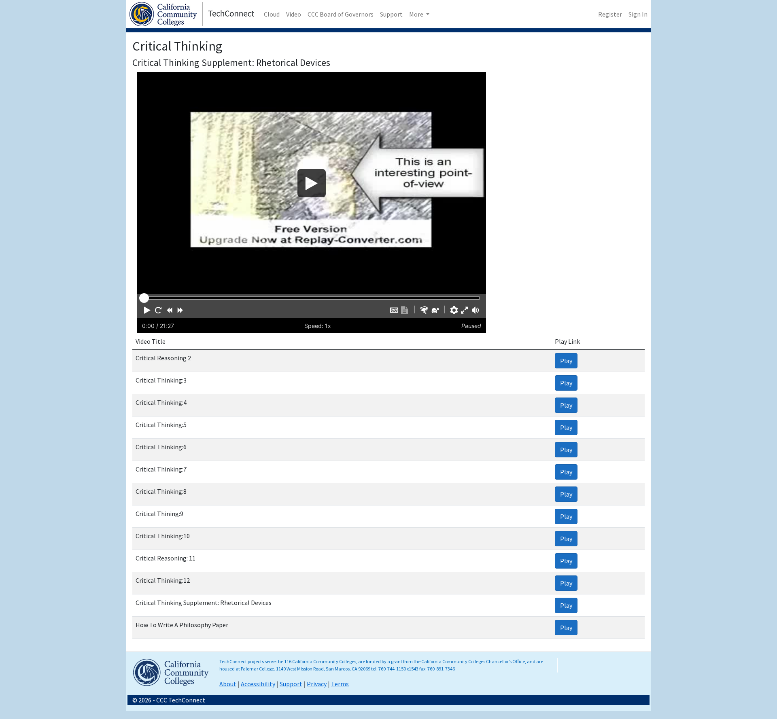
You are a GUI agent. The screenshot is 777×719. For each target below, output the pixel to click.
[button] (147, 310)
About (227, 684)
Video (293, 14)
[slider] (144, 298)
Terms (340, 684)
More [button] (417, 14)
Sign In (638, 14)
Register (610, 14)
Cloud (272, 14)
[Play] (311, 183)
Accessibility (258, 684)
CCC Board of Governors (341, 14)
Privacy (317, 684)
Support (391, 14)
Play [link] (566, 361)
